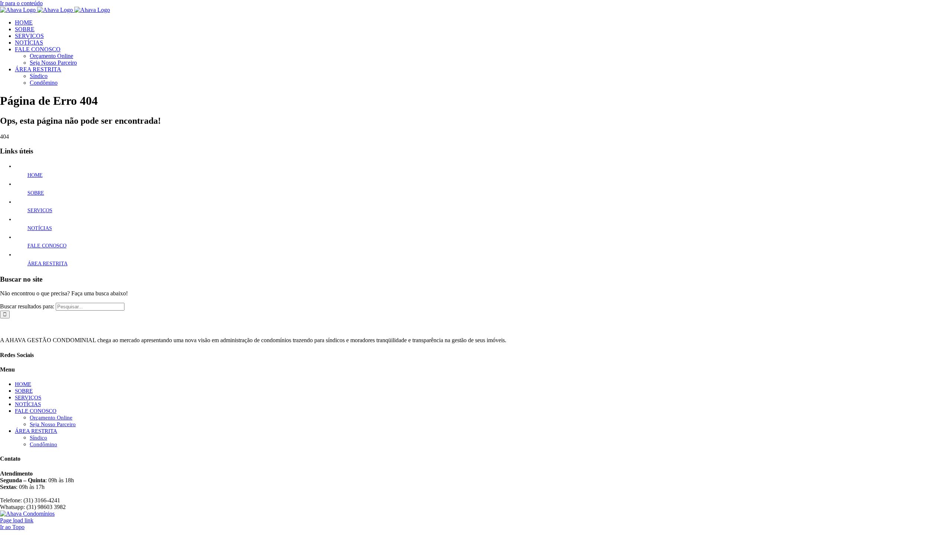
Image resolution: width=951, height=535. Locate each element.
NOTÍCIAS (39, 228)
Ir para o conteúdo (21, 3)
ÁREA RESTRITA (47, 263)
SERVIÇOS (39, 210)
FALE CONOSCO (46, 246)
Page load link (16, 520)
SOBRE (35, 193)
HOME (35, 175)
